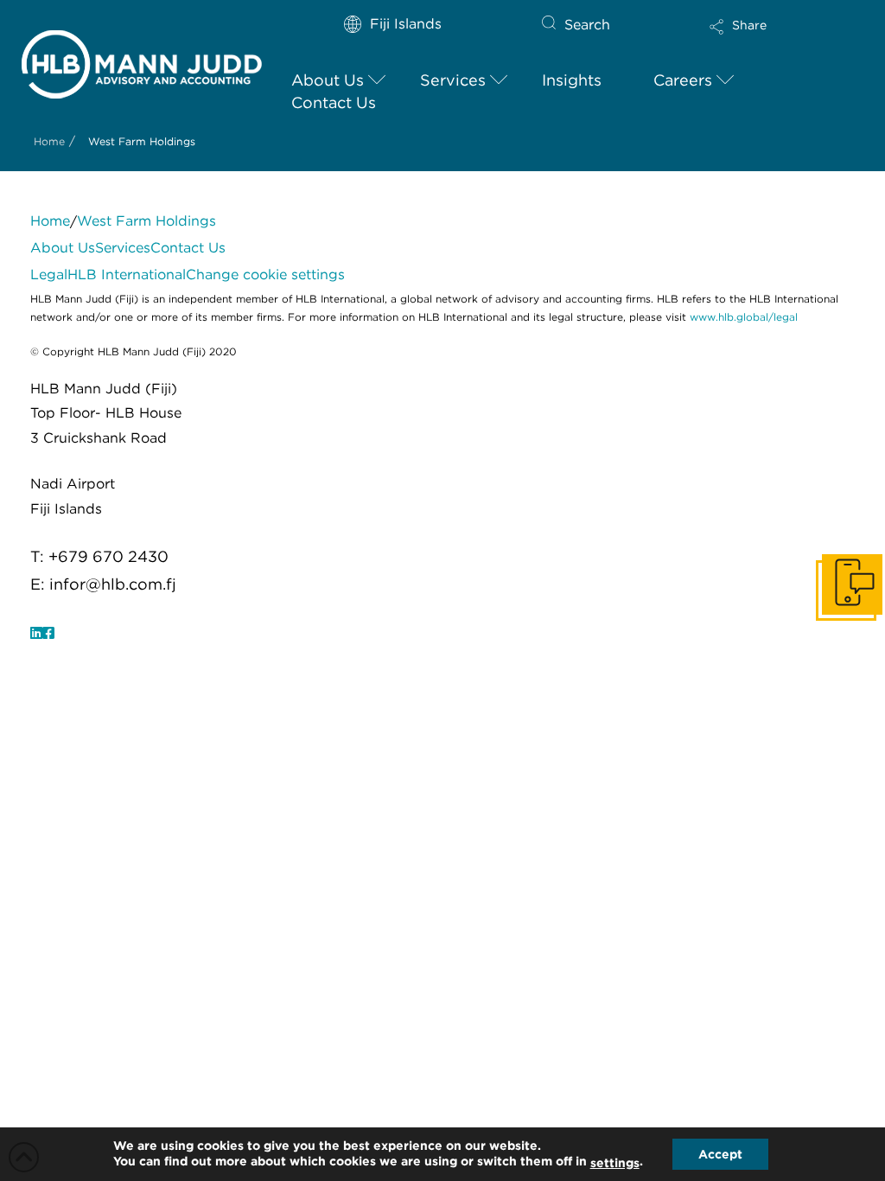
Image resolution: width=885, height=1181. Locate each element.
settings (615, 1163)
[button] (768, 38)
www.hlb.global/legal (744, 316)
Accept (720, 1154)
